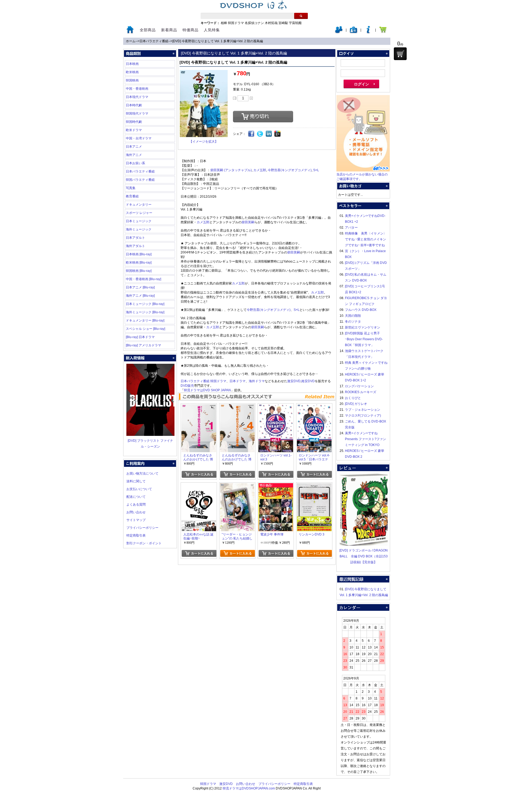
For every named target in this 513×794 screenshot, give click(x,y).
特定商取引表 (136, 535)
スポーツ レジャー (139, 213)
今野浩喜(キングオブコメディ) (290, 170)
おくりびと (353, 398)
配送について (136, 497)
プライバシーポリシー (142, 528)
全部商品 (148, 30)
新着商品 (169, 30)
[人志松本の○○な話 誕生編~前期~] (198, 486)
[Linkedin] (269, 134)
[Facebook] (251, 134)
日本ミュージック (138, 221)
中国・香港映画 (137, 89)
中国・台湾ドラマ (138, 138)
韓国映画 (132, 80)
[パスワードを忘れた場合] (368, 32)
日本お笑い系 (135, 163)
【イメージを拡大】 (203, 141)
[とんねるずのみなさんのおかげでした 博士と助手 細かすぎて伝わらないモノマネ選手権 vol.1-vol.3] (198, 407)
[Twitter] (260, 134)
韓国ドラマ (236, 23)
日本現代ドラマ (137, 97)
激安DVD (294, 381)
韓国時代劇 (134, 122)
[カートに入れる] (199, 474)
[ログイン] (339, 32)
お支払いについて (139, 489)
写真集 (130, 188)
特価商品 (190, 30)
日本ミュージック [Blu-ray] (145, 304)
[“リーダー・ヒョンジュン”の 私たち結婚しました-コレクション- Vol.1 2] (237, 486)
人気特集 (212, 30)
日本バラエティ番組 (153, 41)
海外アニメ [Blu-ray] (140, 296)
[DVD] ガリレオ (356, 404)
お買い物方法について (142, 473)
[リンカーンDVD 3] (314, 486)
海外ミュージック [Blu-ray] (145, 312)
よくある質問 (136, 504)
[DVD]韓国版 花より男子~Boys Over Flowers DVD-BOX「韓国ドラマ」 (364, 339)
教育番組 (132, 196)
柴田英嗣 (216, 170)
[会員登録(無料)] (353, 32)
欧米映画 (132, 72)
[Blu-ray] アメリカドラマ (143, 345)
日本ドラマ (238, 381)
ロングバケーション (359, 386)
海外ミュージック (138, 229)
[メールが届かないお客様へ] (363, 170)
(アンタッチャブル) (238, 170)
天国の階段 (353, 316)
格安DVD (308, 381)
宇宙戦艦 (295, 23)
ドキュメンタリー (138, 204)
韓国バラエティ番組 (140, 180)
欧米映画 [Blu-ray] (138, 262)
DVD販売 (187, 386)
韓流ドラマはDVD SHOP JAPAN (207, 390)
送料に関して (136, 481)
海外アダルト (135, 246)
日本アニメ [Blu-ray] (140, 287)
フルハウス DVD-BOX (360, 310)
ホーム (130, 41)
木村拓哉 (271, 23)
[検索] (301, 16)
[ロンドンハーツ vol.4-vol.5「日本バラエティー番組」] (314, 407)
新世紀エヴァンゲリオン (362, 327)
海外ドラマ (257, 381)
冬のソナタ (353, 321)
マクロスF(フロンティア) (363, 415)
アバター (351, 227)
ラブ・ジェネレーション (362, 410)
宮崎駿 (283, 23)
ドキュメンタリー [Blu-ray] (145, 320)
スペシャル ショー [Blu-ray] (145, 329)
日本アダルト (135, 238)
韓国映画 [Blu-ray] (138, 271)
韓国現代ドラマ (137, 113)
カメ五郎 (259, 170)
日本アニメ (134, 146)
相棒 (224, 23)
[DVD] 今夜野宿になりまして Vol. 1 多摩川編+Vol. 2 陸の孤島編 (217, 41)
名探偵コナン (254, 23)
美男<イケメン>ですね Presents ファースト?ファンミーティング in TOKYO (365, 439)
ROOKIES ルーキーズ (360, 392)
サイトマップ (136, 520)
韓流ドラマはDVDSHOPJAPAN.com (249, 788)
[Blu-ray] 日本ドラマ (140, 337)
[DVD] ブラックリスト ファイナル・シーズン (150, 443)
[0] (400, 53)
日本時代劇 (134, 105)
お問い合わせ (136, 512)
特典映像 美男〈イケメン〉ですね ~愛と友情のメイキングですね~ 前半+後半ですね (366, 239)
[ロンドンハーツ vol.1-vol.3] (275, 407)
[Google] (277, 134)
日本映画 (132, 64)
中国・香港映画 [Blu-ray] (143, 279)
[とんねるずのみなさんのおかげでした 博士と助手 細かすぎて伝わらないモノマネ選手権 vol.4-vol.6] (237, 407)
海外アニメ (134, 155)
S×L (316, 170)
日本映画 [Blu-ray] (138, 254)
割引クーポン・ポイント (144, 543)
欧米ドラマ (134, 130)
